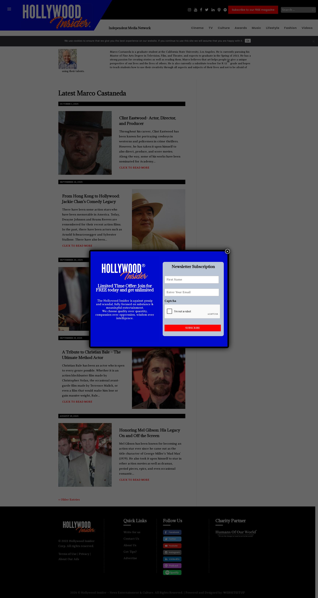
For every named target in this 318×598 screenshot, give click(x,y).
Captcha (170, 301)
